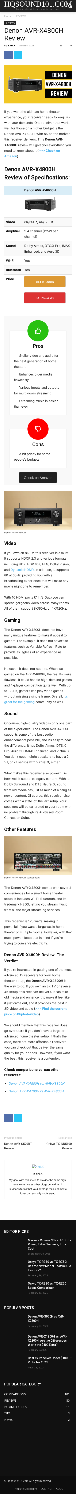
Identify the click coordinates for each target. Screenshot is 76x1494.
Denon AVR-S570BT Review (18, 1146)
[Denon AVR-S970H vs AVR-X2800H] (14, 1322)
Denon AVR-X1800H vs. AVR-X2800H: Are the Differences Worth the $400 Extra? (47, 1340)
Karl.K (11, 45)
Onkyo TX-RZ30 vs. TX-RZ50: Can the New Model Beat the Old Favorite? (49, 1266)
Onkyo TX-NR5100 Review (59, 1146)
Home (8, 16)
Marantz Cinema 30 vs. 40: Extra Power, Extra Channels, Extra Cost (50, 1244)
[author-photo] (38, 1167)
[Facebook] (8, 55)
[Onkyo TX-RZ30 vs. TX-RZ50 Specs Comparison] (14, 1289)
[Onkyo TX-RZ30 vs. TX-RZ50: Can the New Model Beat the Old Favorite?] (14, 1267)
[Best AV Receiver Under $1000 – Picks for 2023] (14, 1363)
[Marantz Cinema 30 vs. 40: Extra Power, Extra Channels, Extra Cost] (14, 1245)
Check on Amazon (38, 478)
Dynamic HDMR (22, 570)
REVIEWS (21, 16)
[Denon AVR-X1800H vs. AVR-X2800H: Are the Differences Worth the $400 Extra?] (14, 1342)
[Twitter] (18, 55)
